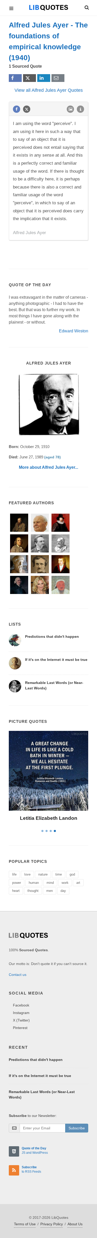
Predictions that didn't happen (52, 636)
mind (50, 883)
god (72, 874)
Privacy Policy (51, 1224)
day (63, 891)
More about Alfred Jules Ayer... (48, 467)
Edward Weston (73, 331)
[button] (86, 7)
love (27, 874)
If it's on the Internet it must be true (56, 660)
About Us (75, 1224)
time (58, 874)
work (65, 883)
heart (16, 891)
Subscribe (77, 1128)
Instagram (21, 1013)
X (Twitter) (21, 1020)
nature (43, 874)
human (34, 883)
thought (33, 891)
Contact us (17, 975)
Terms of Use (25, 1224)
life (14, 874)
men (49, 891)
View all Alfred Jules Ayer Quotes (48, 90)
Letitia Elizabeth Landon (48, 818)
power (16, 883)
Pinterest (20, 1028)
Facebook (21, 1005)
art (78, 883)
